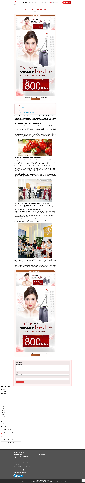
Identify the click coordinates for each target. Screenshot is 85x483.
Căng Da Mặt (3, 391)
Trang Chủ (25, 2)
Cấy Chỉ (2, 395)
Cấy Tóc (2, 397)
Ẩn (24, 105)
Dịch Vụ (36, 2)
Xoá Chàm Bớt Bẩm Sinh (5, 419)
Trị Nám (2, 408)
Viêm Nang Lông (4, 416)
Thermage (2, 402)
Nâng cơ (2, 400)
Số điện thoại (18, 377)
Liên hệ (46, 2)
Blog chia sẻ (3, 389)
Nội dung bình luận (19, 364)
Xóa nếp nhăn (3, 421)
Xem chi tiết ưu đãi (35, 99)
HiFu (1, 398)
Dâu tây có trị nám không (35, 9)
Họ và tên (17, 372)
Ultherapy (2, 414)
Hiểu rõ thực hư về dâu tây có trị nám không (23, 107)
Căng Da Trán (3, 393)
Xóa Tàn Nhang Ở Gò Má (8, 439)
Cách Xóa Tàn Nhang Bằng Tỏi (9, 432)
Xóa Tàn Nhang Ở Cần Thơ (9, 442)
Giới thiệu (31, 2)
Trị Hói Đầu (3, 406)
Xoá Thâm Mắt (3, 423)
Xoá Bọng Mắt (3, 417)
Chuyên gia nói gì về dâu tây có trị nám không (24, 110)
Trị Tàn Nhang (3, 412)
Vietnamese (53, 2)
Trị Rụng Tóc (3, 410)
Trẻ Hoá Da (3, 404)
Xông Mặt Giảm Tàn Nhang (9, 429)
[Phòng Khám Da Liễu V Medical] (16, 2)
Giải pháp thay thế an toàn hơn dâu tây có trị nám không (25, 112)
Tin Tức (41, 2)
